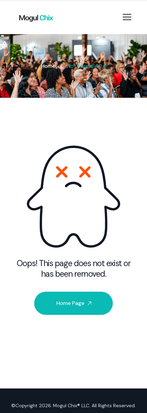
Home (48, 66)
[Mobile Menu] (127, 16)
